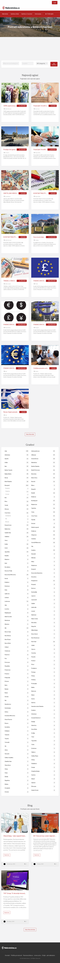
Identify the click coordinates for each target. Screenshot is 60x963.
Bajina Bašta (37, 152)
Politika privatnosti (16, 955)
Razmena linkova (28, 955)
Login (54, 2)
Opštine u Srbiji (15, 14)
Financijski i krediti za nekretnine (44, 106)
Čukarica (16, 491)
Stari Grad (37, 109)
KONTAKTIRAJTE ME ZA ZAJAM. (44, 193)
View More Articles (30, 929)
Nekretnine (5, 14)
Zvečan (36, 371)
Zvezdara (7, 152)
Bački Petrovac (8, 109)
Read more (7, 855)
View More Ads (30, 434)
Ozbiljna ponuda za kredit (41, 368)
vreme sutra (37, 955)
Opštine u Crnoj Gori (26, 14)
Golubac (37, 240)
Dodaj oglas (50, 13)
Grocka (16, 494)
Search (54, 64)
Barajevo (16, 488)
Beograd (37, 327)
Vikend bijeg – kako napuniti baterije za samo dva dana (21, 836)
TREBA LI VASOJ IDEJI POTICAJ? (14, 281)
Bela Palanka (7, 327)
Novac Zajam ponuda (10, 412)
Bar (16, 519)
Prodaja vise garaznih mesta (12, 149)
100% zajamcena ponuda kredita (14, 106)
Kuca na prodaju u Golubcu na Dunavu (45, 237)
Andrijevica (16, 516)
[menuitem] (55, 2)
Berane (16, 522)
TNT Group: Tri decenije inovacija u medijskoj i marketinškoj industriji (26, 893)
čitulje (44, 955)
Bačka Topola (8, 283)
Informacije (38, 14)
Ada (6, 371)
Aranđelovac (8, 196)
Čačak (36, 283)
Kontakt (7, 955)
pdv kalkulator (51, 955)
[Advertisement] (30, 49)
